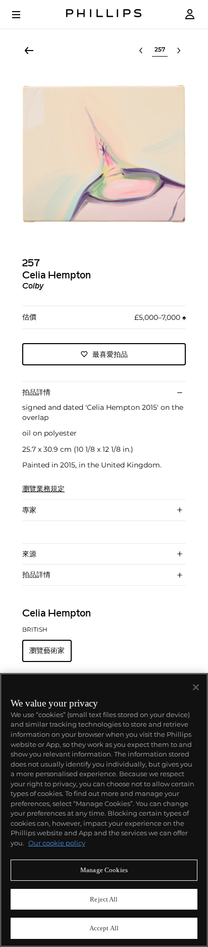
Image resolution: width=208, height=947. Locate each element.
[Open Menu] (23, 15)
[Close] (196, 687)
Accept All (104, 928)
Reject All (104, 899)
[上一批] (141, 50)
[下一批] (179, 50)
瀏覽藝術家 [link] (47, 650)
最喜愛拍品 (110, 354)
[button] (104, 153)
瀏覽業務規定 (43, 489)
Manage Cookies (104, 870)
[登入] (190, 14)
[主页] (104, 14)
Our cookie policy (56, 843)
